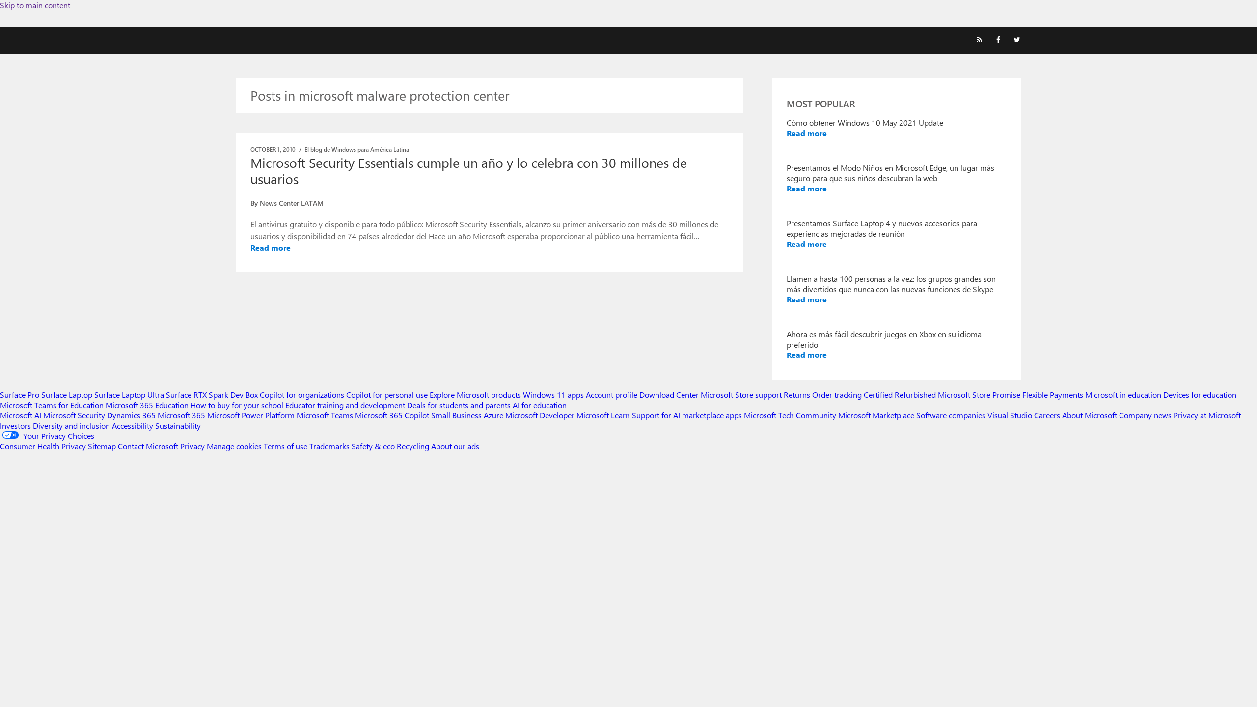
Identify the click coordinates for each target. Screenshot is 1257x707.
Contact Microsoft (148, 446)
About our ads (455, 446)
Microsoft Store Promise (979, 394)
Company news (1145, 415)
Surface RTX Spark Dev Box (212, 394)
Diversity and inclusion (71, 425)
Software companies (950, 415)
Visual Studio (1009, 415)
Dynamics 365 (131, 415)
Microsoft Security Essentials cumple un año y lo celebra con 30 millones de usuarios (468, 171)
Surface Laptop (66, 394)
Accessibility (132, 425)
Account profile (611, 394)
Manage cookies (234, 446)
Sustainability (178, 425)
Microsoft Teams (325, 415)
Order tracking (837, 394)
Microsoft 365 (181, 415)
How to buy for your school (237, 405)
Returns (797, 394)
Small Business (456, 415)
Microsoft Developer (539, 415)
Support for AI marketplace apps (687, 415)
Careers (1047, 415)
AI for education (540, 405)
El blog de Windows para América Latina (356, 149)
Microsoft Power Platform (251, 415)
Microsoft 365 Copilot (392, 415)
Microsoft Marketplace (876, 415)
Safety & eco (373, 446)
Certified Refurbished (900, 394)
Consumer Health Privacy (43, 446)
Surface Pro (19, 394)
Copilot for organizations (302, 394)
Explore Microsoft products (475, 394)
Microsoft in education (1123, 394)
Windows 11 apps (553, 394)
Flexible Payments (1052, 394)
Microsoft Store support (741, 394)
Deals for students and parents (459, 405)
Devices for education (1199, 394)
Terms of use (285, 446)
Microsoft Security (74, 415)
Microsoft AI (20, 415)
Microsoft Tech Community (790, 415)
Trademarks (329, 446)
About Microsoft (1089, 415)
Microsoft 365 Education (147, 405)
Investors (15, 425)
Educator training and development (345, 405)
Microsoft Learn (603, 415)
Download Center (669, 394)
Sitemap (102, 446)
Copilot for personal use (387, 394)
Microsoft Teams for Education (52, 405)
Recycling (413, 446)
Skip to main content (35, 5)
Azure (493, 415)
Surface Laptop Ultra (129, 394)
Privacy (193, 446)
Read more (270, 248)
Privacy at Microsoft (1207, 415)
